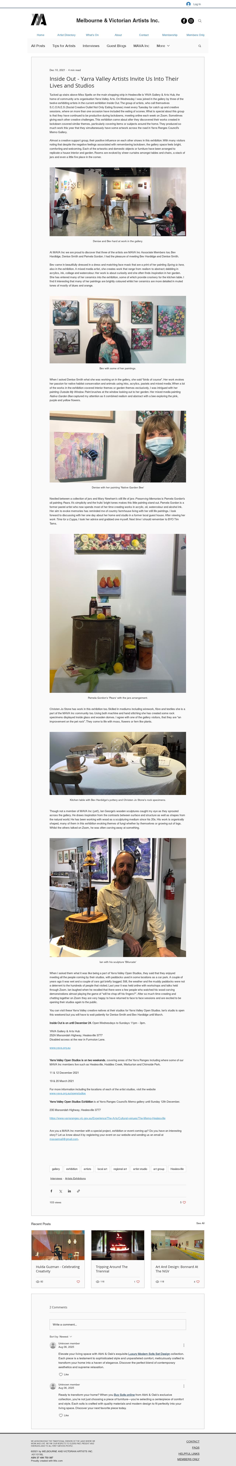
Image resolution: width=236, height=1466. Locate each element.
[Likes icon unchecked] (60, 1374)
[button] (200, 45)
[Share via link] (78, 1191)
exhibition (71, 1168)
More (161, 46)
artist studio (140, 1168)
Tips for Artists (63, 46)
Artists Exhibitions (75, 1178)
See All (200, 1223)
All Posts (38, 46)
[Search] (200, 21)
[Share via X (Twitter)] (60, 1191)
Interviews (91, 46)
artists (87, 1168)
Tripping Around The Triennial (112, 1268)
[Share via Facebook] (51, 1191)
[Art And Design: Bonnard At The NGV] (177, 1245)
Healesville (177, 1168)
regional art (120, 1168)
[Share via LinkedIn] (69, 1191)
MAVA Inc (141, 46)
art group (158, 1168)
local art (102, 1168)
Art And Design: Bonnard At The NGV (177, 1268)
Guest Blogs (116, 46)
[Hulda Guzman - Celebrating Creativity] (58, 1245)
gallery (56, 1168)
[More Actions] (184, 1345)
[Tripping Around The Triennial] (117, 1245)
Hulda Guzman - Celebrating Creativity (58, 1268)
